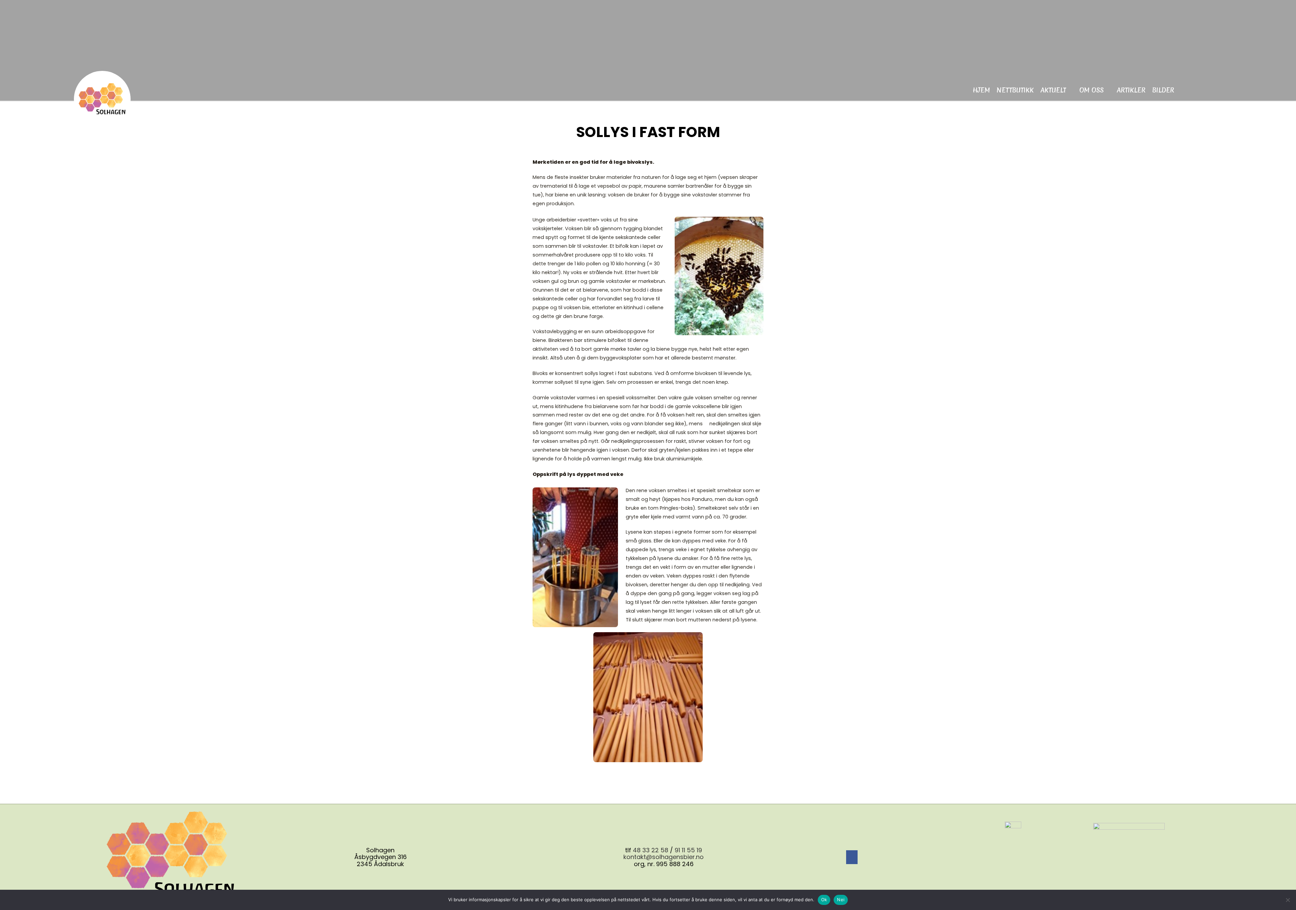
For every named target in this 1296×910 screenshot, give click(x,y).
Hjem (981, 90)
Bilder (1163, 90)
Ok (824, 899)
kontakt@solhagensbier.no (663, 857)
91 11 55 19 (688, 850)
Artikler (1131, 90)
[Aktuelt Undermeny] (1070, 90)
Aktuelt (1053, 90)
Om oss (1091, 90)
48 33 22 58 (650, 850)
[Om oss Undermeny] (1107, 90)
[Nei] (1287, 899)
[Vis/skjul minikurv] (1191, 89)
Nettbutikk (1015, 90)
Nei (840, 899)
